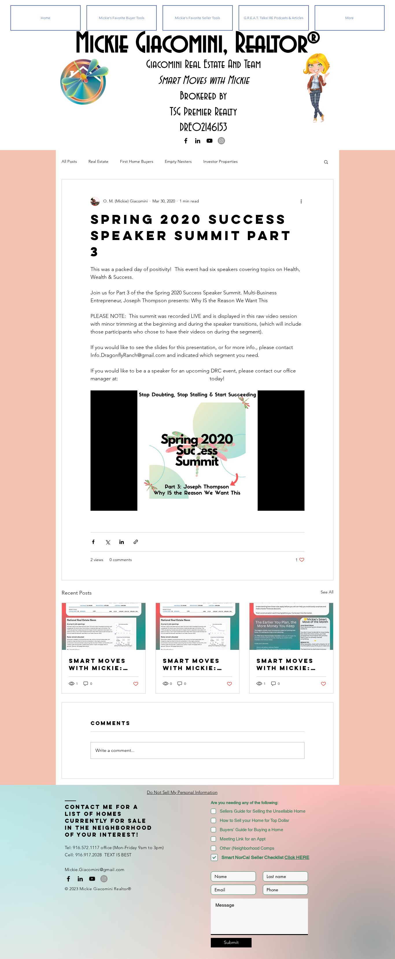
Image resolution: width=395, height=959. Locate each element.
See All (327, 592)
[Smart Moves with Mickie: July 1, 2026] (197, 626)
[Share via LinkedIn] (121, 542)
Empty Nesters (178, 161)
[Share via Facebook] (93, 542)
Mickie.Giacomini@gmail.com (95, 869)
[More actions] (301, 201)
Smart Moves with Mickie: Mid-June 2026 (286, 664)
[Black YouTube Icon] (209, 140)
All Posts (69, 161)
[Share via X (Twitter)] (107, 542)
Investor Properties (220, 161)
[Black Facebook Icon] (185, 140)
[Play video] (197, 450)
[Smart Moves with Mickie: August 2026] (103, 626)
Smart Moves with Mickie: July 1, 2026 (191, 664)
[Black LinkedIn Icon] (197, 140)
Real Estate (98, 161)
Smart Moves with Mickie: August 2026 (97, 664)
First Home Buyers (136, 161)
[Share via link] (136, 542)
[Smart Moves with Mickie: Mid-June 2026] (291, 626)
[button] (326, 161)
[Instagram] (221, 140)
